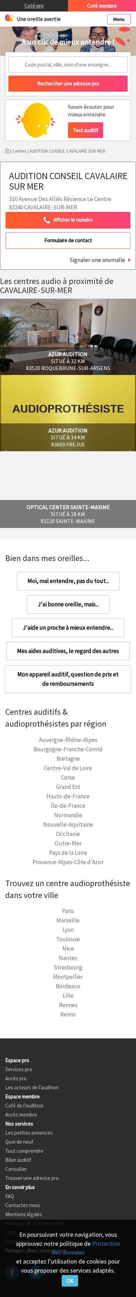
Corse (68, 777)
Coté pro (34, 5)
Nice (68, 948)
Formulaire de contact (68, 240)
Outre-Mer (68, 843)
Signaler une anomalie (97, 260)
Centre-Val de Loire (68, 768)
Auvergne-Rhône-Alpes (68, 740)
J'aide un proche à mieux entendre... (68, 627)
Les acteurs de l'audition (32, 1087)
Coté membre (102, 5)
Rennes (68, 1005)
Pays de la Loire (68, 853)
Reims (68, 1014)
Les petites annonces (29, 1132)
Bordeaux (68, 986)
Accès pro (16, 1078)
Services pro (18, 1069)
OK (70, 1280)
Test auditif (85, 130)
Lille (68, 995)
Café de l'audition (24, 1105)
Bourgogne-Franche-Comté (68, 749)
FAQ (9, 1196)
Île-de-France (68, 805)
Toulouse (68, 939)
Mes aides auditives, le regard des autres (68, 651)
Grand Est (68, 787)
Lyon (68, 930)
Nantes (68, 958)
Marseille (68, 920)
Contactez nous (22, 1205)
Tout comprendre (24, 1151)
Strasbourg (68, 967)
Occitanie (68, 834)
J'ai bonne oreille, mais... (68, 604)
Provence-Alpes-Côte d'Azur (68, 862)
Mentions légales (23, 1214)
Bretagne (68, 758)
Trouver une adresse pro (32, 1178)
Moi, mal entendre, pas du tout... (68, 581)
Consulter (16, 1169)
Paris (68, 911)
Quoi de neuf (19, 1141)
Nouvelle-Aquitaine (68, 824)
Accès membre (21, 1114)
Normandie (68, 815)
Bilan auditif (18, 1160)
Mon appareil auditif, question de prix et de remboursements (68, 679)
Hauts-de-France (68, 796)
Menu (118, 19)
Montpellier (68, 977)
